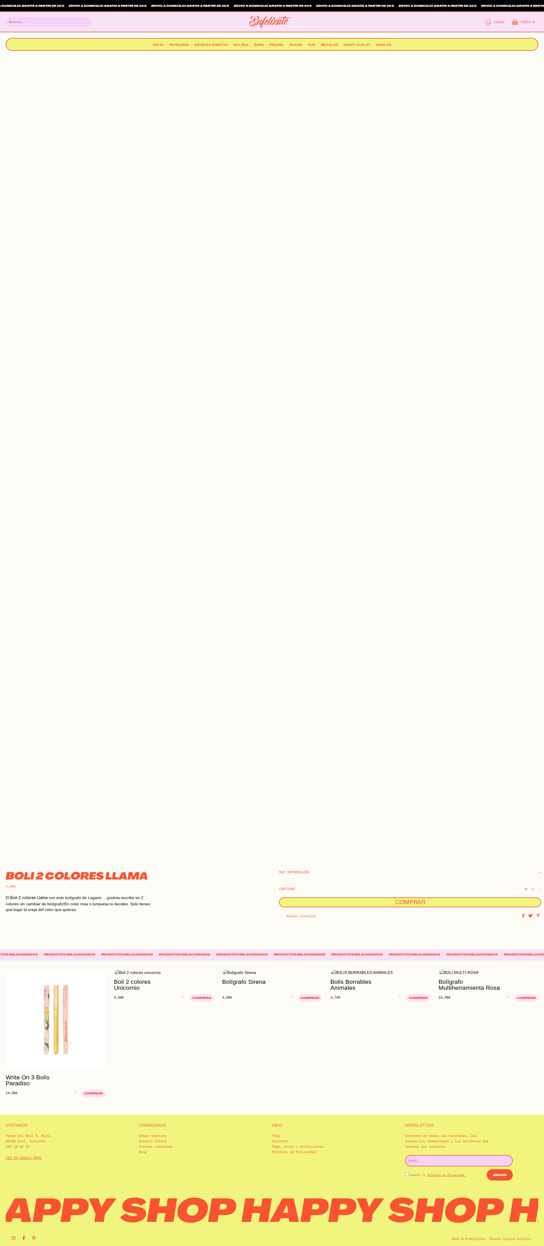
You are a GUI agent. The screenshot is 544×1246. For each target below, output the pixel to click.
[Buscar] (83, 22)
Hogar (295, 44)
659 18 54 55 (17, 1146)
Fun (311, 44)
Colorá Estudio (517, 1239)
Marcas (383, 44)
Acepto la (438, 1175)
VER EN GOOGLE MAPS (23, 1158)
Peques (276, 44)
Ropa (259, 44)
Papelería (179, 44)
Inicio (158, 44)
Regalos (329, 44)
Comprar (410, 903)
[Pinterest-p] (34, 1238)
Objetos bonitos (211, 44)
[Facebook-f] (24, 1238)
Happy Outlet (357, 44)
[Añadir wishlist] (76, 1096)
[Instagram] (13, 1238)
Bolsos (241, 44)
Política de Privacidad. (446, 1175)
